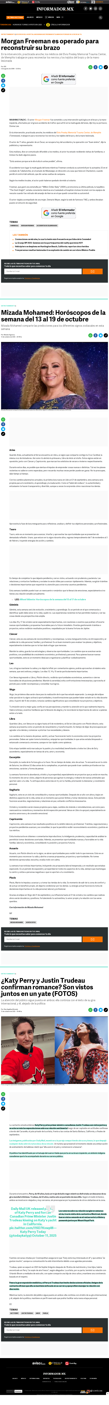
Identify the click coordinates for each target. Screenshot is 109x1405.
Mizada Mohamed (16, 922)
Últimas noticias (15, 17)
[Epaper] (82, 1)
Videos (51, 17)
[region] (54, 1400)
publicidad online (60, 1381)
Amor (38, 1313)
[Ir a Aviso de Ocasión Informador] (10, 1)
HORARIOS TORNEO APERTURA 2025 (27, 25)
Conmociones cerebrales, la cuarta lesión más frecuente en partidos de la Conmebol (53, 239)
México (39, 17)
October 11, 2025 (44, 1236)
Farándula (14, 225)
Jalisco (30, 17)
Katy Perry (14, 1313)
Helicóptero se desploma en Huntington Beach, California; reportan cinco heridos (52, 247)
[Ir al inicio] (31, 8)
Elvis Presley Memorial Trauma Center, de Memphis (79, 133)
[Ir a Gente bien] (71, 1361)
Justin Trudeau (27, 1313)
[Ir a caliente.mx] (70, 1)
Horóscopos (31, 922)
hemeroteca (46, 1381)
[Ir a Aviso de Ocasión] (38, 1361)
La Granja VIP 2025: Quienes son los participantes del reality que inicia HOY (49, 243)
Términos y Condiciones (32, 278)
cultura (83, 1378)
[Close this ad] (107, 1393)
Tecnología (57, 1378)
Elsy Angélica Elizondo (11, 1009)
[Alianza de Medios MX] (85, 1390)
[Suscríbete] (96, 1)
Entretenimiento (8, 34)
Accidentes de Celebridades (47, 225)
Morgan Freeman (42, 120)
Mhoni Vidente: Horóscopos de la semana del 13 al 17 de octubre (53, 600)
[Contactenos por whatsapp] (100, 8)
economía (93, 1378)
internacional (34, 1378)
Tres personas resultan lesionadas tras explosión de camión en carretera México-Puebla (55, 250)
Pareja (45, 1313)
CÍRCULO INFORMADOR (60, 25)
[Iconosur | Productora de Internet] (10, 1390)
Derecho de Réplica (53, 1394)
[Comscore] (96, 1390)
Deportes (46, 1378)
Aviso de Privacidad (42, 1394)
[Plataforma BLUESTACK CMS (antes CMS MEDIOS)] (18, 1390)
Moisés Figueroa (9, 335)
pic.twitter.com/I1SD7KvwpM (31, 1228)
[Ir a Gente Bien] (34, 1)
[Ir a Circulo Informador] (22, 1)
